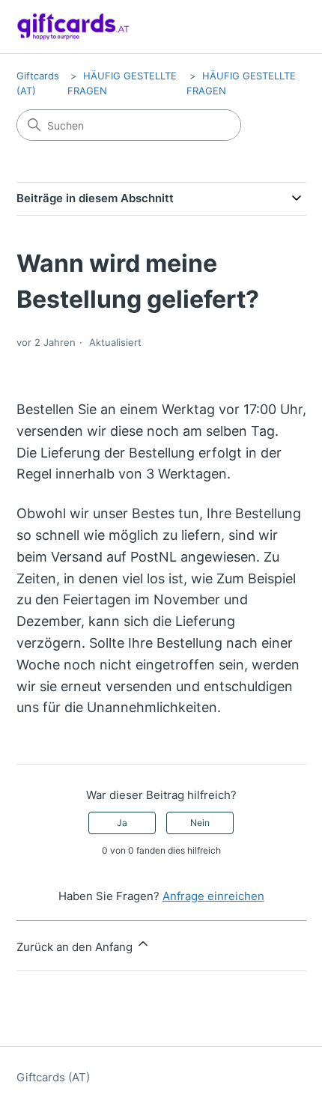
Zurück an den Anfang (76, 947)
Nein (200, 822)
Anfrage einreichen (213, 896)
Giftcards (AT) (53, 1077)
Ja (122, 822)
